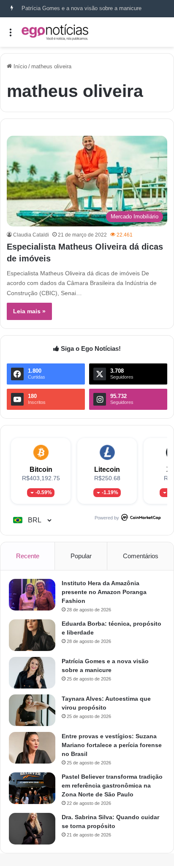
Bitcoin (41, 469)
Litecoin (107, 469)
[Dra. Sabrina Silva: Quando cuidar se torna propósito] (32, 828)
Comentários (140, 555)
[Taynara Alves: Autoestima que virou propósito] (32, 710)
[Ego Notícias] (55, 32)
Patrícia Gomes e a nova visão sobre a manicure (81, 8)
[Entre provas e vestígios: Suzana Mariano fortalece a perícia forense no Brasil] (32, 748)
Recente (27, 555)
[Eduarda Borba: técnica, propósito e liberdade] (32, 635)
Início (19, 66)
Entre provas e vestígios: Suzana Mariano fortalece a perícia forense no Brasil (112, 745)
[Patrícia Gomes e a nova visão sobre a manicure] (32, 672)
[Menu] (10, 35)
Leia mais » (29, 311)
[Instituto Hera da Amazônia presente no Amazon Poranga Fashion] (32, 595)
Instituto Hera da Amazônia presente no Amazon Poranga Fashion (104, 592)
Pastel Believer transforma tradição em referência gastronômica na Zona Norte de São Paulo (112, 785)
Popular (81, 555)
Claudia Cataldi (31, 235)
